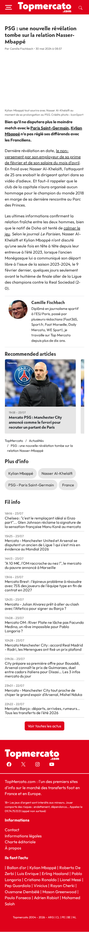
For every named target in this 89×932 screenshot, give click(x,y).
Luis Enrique (28, 873)
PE (63, 917)
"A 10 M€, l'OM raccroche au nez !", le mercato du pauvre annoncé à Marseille (43, 565)
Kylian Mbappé (20, 473)
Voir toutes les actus (44, 726)
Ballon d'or (16, 867)
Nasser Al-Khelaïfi (57, 473)
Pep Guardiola (18, 885)
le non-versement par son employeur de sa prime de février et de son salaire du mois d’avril (43, 156)
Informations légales (23, 835)
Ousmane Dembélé (22, 891)
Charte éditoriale (20, 842)
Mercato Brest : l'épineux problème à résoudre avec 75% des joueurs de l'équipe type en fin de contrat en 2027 (43, 585)
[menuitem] (80, 7)
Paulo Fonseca (18, 897)
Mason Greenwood (59, 891)
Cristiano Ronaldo (40, 879)
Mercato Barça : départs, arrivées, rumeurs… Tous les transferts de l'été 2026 (42, 710)
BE (68, 917)
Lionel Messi (70, 879)
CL (58, 917)
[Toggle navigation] (8, 7)
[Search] (80, 7)
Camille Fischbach (48, 302)
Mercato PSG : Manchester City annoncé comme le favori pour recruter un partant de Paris (35, 422)
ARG (51, 917)
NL (74, 917)
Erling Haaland (55, 873)
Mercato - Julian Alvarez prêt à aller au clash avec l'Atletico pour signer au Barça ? (42, 606)
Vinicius (40, 885)
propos (14, 847)
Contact (12, 829)
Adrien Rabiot (46, 897)
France (68, 485)
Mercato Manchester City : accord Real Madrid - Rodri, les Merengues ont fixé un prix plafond (44, 647)
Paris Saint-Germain (49, 127)
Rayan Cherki (62, 885)
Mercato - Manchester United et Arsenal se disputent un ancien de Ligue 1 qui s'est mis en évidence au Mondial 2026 (42, 544)
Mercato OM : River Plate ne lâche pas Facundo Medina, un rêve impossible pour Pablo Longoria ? (44, 626)
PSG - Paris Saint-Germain (31, 485)
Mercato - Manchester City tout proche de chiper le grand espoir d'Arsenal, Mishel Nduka (43, 692)
